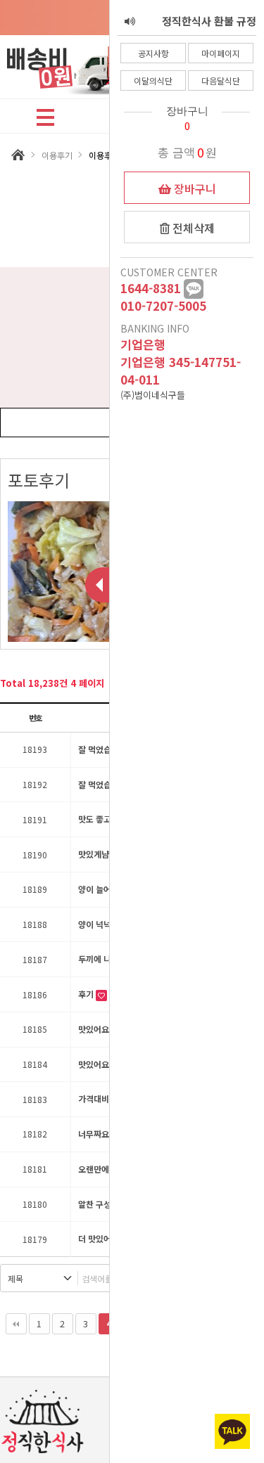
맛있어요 (94, 1064)
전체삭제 (192, 227)
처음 (16, 1323)
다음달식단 (220, 80)
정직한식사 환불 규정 (209, 9)
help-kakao (193, 289)
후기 (87, 994)
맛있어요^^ (99, 1029)
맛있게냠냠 (98, 854)
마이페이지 (220, 53)
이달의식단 (153, 80)
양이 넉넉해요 (103, 924)
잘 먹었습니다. (105, 749)
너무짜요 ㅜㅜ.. (106, 1134)
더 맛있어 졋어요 (108, 1238)
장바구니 (193, 188)
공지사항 (153, 53)
